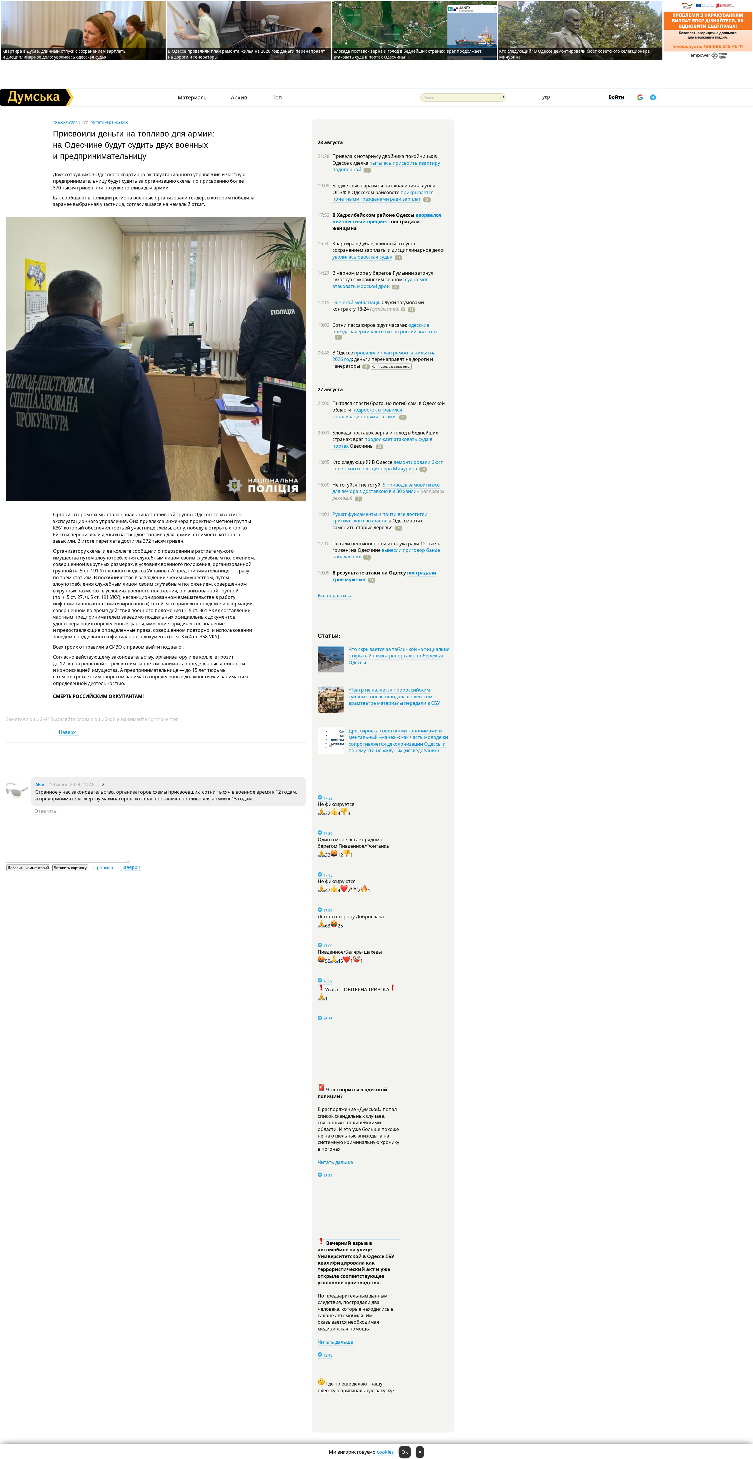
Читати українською (110, 122)
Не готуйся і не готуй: (357, 485)
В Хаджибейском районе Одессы (374, 215)
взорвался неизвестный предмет (386, 218)
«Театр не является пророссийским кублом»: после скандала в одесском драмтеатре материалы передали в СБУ (394, 696)
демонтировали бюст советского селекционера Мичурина (387, 465)
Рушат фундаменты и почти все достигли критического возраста (379, 517)
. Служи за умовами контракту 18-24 (378, 305)
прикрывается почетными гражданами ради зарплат (383, 195)
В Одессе (343, 352)
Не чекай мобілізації (355, 302)
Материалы (193, 97)
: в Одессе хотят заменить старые (377, 523)
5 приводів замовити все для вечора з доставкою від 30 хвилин (386, 488)
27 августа (330, 389)
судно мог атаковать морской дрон (380, 282)
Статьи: (329, 635)
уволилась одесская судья (362, 257)
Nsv (39, 784)
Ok (405, 1452)
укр (546, 97)
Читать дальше (335, 1162)
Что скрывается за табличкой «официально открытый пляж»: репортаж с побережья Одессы (399, 656)
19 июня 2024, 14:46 (72, 784)
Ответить (45, 811)
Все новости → (335, 595)
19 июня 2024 (65, 122)
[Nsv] (17, 797)
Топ (277, 97)
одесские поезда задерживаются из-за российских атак (385, 328)
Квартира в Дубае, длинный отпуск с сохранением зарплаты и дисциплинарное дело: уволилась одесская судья (64, 54)
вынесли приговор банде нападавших (386, 553)
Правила (103, 867)
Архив (239, 97)
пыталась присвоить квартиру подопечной (386, 166)
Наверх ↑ (69, 732)
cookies (385, 1452)
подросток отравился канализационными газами (367, 413)
